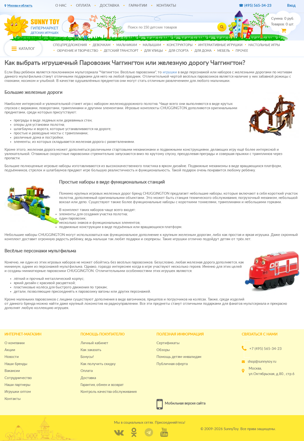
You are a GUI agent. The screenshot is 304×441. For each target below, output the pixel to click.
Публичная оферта (172, 364)
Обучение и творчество (77, 50)
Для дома (203, 50)
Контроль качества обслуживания (109, 392)
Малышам (152, 44)
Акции (10, 350)
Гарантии (138, 5)
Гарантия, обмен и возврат (102, 385)
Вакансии (12, 371)
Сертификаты (168, 343)
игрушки (170, 72)
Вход (291, 5)
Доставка (109, 5)
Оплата (83, 5)
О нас (60, 5)
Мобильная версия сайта (185, 403)
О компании (15, 343)
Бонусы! (87, 357)
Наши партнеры (17, 385)
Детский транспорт (121, 50)
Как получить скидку (98, 364)
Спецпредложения (70, 44)
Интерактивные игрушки (220, 44)
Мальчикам (126, 44)
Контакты (166, 5)
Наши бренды (16, 364)
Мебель (223, 50)
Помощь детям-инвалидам (179, 357)
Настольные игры (264, 44)
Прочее (242, 50)
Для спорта (179, 50)
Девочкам (101, 44)
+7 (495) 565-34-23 (265, 349)
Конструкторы (180, 44)
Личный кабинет (94, 343)
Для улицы (153, 50)
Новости (12, 357)
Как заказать (91, 350)
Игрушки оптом (18, 392)
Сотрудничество (18, 378)
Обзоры (163, 350)
